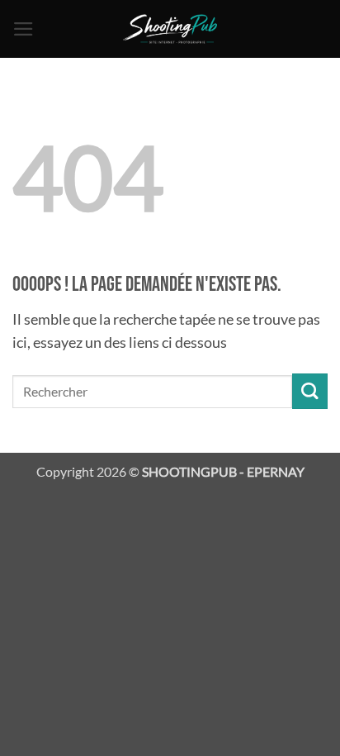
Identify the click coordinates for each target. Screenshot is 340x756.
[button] (23, 28)
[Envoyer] (310, 391)
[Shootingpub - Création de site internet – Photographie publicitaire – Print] (170, 29)
